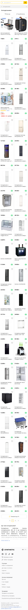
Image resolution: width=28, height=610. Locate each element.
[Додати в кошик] (11, 38)
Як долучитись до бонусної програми (11, 598)
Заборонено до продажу (8, 595)
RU (25, 549)
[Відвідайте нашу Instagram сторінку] (6, 554)
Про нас (4, 579)
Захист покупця (6, 573)
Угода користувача (15, 603)
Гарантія (4, 570)
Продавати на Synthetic (8, 593)
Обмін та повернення (7, 565)
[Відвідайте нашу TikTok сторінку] (9, 554)
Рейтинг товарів (6, 587)
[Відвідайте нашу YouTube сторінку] (12, 554)
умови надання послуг (6, 608)
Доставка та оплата (7, 568)
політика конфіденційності (14, 607)
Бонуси (3, 584)
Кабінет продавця (8, 559)
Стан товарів (5, 582)
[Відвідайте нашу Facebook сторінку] (2, 554)
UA (23, 549)
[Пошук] (25, 2)
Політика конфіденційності (7, 604)
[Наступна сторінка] (18, 520)
